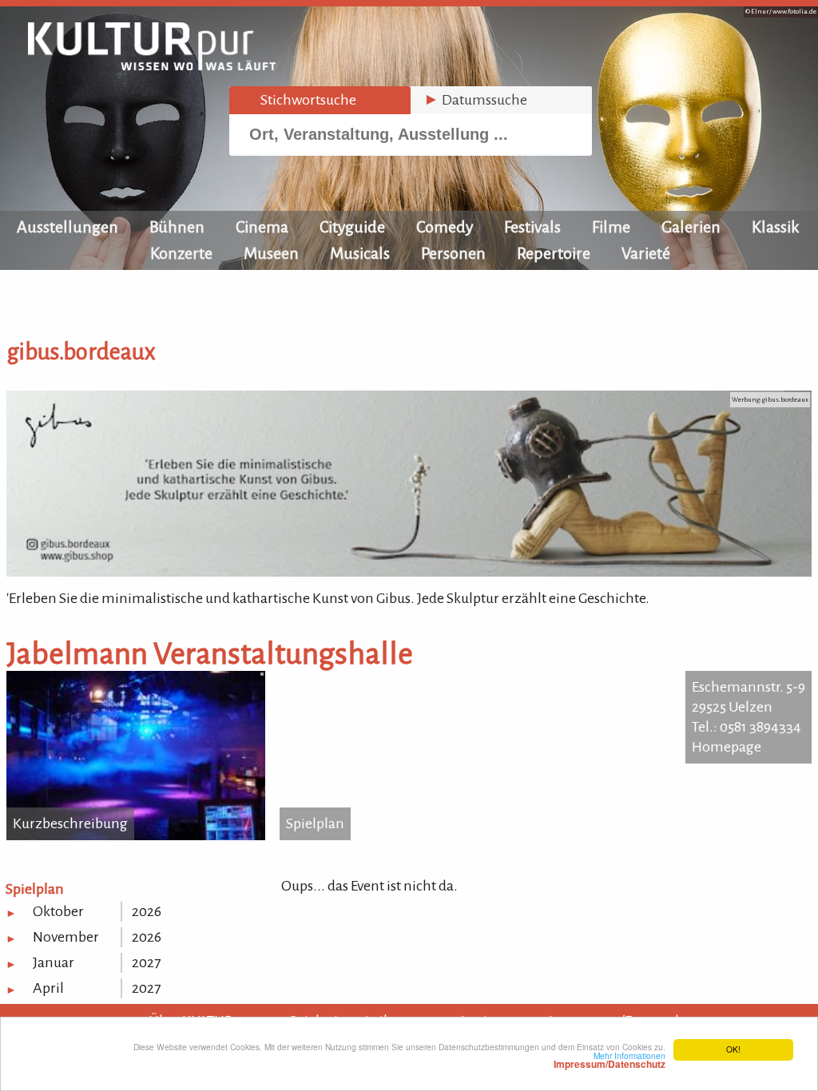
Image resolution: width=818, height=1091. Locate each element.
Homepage (726, 747)
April (48, 988)
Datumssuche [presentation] (475, 100)
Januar (53, 962)
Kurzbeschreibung (70, 823)
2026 (146, 911)
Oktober (58, 911)
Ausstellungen (67, 227)
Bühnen (176, 227)
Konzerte (181, 253)
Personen (453, 253)
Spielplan (315, 823)
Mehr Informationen (609, 1059)
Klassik (776, 227)
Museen (271, 253)
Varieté (645, 253)
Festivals (532, 227)
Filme (611, 227)
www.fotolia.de (794, 11)
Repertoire (553, 253)
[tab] (320, 100)
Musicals (360, 253)
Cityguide (352, 227)
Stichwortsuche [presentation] (299, 100)
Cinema (262, 227)
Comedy (444, 227)
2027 (146, 962)
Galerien (691, 227)
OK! (733, 1049)
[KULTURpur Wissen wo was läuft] (152, 65)
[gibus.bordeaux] (409, 572)
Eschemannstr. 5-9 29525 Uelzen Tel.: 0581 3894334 (748, 707)
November (66, 937)
